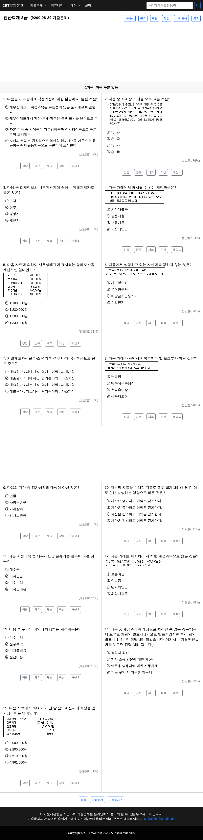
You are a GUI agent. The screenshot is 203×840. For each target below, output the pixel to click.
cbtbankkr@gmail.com (159, 818)
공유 (143, 18)
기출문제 (37, 5)
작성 (62, 165)
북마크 (129, 18)
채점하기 (97, 799)
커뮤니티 (57, 5)
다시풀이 (181, 18)
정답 (155, 18)
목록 (196, 18)
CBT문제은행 (13, 6)
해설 (75, 165)
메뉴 (74, 5)
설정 (88, 5)
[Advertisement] (101, 54)
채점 (166, 18)
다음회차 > (115, 799)
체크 (49, 165)
